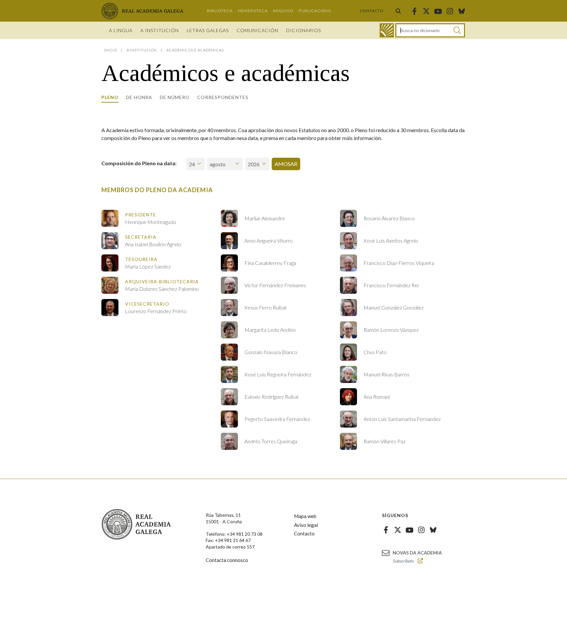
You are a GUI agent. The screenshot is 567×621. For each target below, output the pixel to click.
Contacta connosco (227, 560)
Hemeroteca (253, 10)
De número (175, 97)
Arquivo (283, 10)
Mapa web (305, 516)
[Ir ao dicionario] (387, 30)
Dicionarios (303, 30)
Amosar (286, 164)
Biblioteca (220, 10)
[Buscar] (398, 11)
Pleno (109, 97)
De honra (139, 97)
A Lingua (121, 30)
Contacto (372, 10)
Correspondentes (222, 97)
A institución (159, 30)
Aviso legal (306, 525)
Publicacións (315, 10)
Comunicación (257, 30)
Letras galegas (208, 30)
